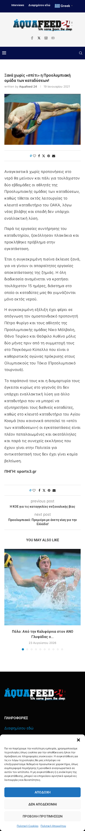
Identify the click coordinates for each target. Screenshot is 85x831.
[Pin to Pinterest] (48, 156)
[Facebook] (32, 38)
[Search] (80, 53)
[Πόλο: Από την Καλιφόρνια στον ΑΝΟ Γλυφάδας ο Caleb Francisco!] (42, 587)
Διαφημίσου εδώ (39, 5)
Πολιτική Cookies (27, 826)
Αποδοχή (43, 792)
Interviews (17, 5)
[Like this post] (34, 156)
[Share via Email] (53, 156)
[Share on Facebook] (39, 156)
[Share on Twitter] (43, 156)
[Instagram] (46, 38)
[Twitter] (39, 38)
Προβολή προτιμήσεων (43, 816)
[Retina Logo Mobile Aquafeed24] (34, 694)
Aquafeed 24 (28, 86)
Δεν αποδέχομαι (42, 804)
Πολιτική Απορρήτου (53, 826)
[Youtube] (52, 38)
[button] (78, 740)
